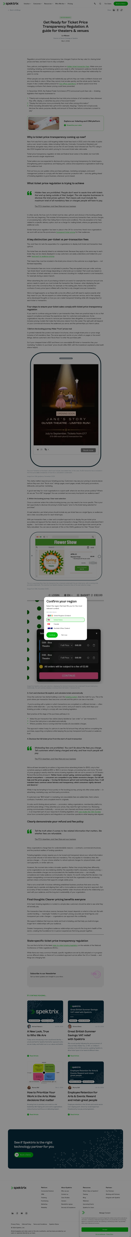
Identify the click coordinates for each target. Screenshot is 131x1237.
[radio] (65, 615)
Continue (52, 635)
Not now (64, 635)
